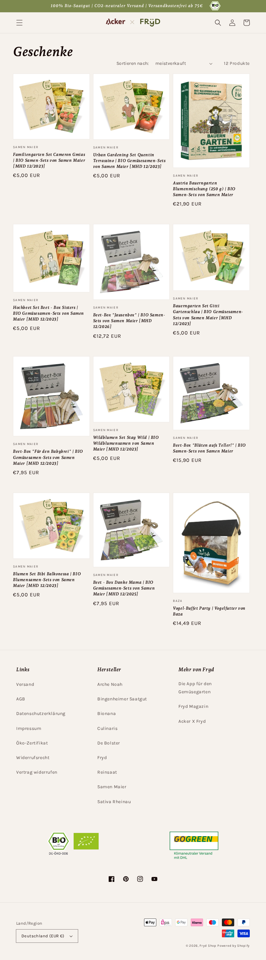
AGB (20, 699)
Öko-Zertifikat (32, 743)
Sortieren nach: (132, 63)
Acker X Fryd (192, 721)
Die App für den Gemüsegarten (195, 688)
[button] (19, 23)
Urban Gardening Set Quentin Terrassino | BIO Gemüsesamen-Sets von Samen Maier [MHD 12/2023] (129, 160)
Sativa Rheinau (114, 801)
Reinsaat (107, 772)
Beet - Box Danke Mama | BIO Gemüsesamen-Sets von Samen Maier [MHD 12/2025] (124, 588)
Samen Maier (112, 787)
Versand (25, 684)
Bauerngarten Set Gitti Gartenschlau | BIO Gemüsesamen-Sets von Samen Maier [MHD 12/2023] (208, 314)
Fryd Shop (208, 946)
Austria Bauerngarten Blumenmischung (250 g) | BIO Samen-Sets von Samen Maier (204, 189)
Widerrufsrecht (32, 757)
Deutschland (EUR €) (43, 935)
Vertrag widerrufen (36, 772)
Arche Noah (110, 684)
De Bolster (108, 743)
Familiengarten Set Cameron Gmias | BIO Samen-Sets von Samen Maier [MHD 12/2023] (49, 160)
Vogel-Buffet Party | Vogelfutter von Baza (209, 611)
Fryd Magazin (193, 706)
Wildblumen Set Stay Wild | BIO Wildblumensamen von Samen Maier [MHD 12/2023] (126, 443)
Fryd (102, 757)
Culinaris (107, 728)
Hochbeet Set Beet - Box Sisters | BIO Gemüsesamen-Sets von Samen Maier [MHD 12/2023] (48, 313)
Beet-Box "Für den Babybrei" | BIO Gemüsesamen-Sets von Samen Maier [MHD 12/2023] (48, 457)
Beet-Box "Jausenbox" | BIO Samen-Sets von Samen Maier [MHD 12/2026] (129, 320)
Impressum (28, 728)
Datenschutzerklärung (41, 713)
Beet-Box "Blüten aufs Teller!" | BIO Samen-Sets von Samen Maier (209, 448)
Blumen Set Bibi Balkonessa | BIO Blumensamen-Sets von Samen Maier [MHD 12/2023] (47, 579)
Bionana (106, 713)
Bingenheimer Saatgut (122, 699)
